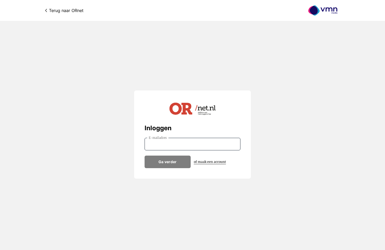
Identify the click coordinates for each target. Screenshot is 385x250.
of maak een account (210, 162)
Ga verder (167, 162)
